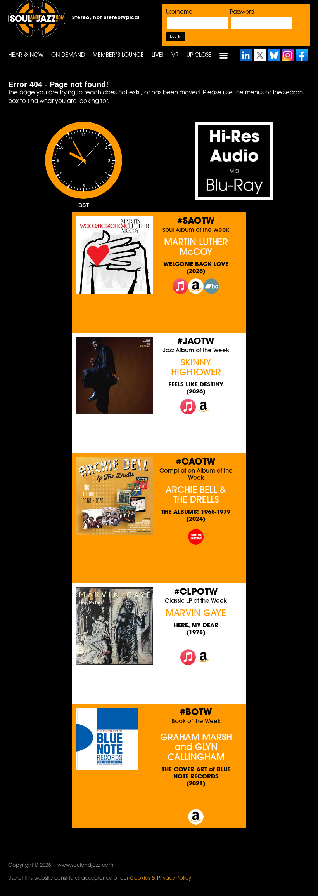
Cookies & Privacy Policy (160, 878)
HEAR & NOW (25, 55)
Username (179, 12)
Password (242, 12)
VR (175, 55)
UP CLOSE (199, 55)
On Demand (68, 55)
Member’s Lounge (118, 55)
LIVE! (158, 55)
